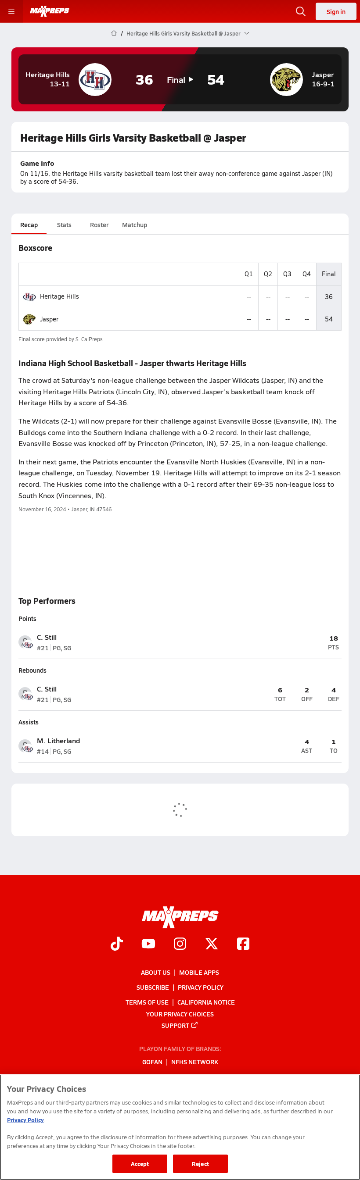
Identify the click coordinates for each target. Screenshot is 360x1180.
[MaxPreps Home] (49, 11)
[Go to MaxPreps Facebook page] (243, 945)
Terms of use (147, 1002)
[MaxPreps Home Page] (114, 33)
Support (175, 1025)
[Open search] (300, 11)
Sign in (336, 11)
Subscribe (153, 987)
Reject (200, 1163)
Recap (29, 224)
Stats (64, 224)
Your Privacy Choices (180, 1014)
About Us (155, 972)
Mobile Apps (199, 972)
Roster (99, 224)
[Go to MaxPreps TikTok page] (117, 945)
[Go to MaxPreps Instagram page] (180, 945)
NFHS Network (194, 1062)
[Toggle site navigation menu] (11, 11)
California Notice (206, 1002)
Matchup (134, 224)
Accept (140, 1163)
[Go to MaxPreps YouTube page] (148, 945)
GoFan (152, 1062)
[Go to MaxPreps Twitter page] (212, 945)
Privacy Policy (200, 987)
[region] (180, 1127)
